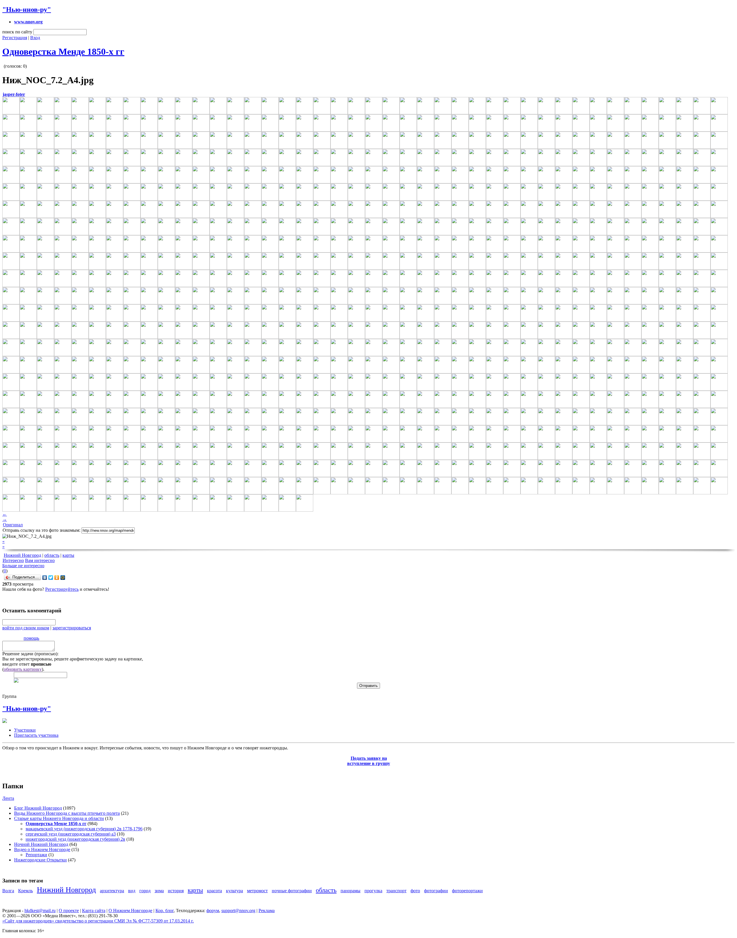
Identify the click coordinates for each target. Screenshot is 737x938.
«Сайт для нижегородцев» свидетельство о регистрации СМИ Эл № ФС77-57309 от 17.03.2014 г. (98, 920)
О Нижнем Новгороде (130, 910)
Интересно (13, 560)
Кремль (25, 890)
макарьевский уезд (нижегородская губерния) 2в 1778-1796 (84, 828)
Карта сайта (93, 910)
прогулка (373, 890)
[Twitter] (51, 577)
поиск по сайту (17, 31)
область (51, 555)
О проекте (69, 910)
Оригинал (13, 524)
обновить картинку (23, 669)
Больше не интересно (23, 565)
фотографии (436, 890)
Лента (8, 798)
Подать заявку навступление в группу (368, 761)
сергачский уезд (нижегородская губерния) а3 (71, 833)
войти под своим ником (25, 627)
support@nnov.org (238, 910)
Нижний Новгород (22, 555)
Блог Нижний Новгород (38, 808)
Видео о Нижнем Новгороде (42, 849)
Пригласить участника (36, 735)
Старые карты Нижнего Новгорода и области (59, 818)
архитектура (112, 890)
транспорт (396, 890)
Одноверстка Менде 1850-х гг (63, 51)
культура (234, 890)
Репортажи (36, 854)
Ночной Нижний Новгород (41, 844)
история (176, 890)
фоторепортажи (467, 890)
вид (131, 890)
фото (415, 890)
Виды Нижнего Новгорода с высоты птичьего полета (67, 813)
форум (212, 910)
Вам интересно (40, 560)
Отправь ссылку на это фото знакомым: (41, 530)
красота (214, 890)
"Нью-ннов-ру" (26, 9)
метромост (257, 890)
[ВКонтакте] (45, 577)
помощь (31, 638)
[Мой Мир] (63, 577)
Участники (25, 730)
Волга (8, 890)
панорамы (350, 890)
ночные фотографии (292, 890)
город (145, 890)
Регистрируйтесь (62, 589)
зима (159, 890)
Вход (35, 37)
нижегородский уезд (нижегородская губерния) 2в (75, 839)
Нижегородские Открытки (40, 859)
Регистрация (14, 37)
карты (68, 555)
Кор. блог (164, 910)
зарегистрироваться (71, 627)
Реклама (267, 910)
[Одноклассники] (57, 577)
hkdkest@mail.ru (40, 910)
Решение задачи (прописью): (30, 653)
